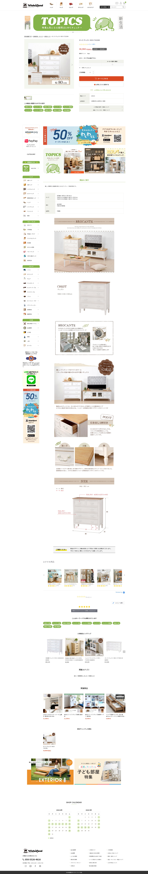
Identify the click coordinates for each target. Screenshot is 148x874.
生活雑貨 (29, 328)
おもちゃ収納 (30, 247)
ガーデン (29, 345)
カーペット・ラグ (31, 301)
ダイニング (30, 274)
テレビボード (30, 283)
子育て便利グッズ (31, 256)
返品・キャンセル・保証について (115, 859)
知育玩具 (29, 260)
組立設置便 (73, 850)
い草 (28, 341)
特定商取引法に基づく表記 (95, 856)
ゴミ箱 (29, 332)
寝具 (28, 215)
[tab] (118, 602)
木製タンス (47, 36)
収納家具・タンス (38, 36)
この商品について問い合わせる (102, 90)
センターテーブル (31, 287)
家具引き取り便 (92, 862)
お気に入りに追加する (102, 84)
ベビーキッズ (30, 251)
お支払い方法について (113, 853)
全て (75, 676)
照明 (28, 337)
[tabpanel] (74, 22)
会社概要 (73, 853)
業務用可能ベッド (31, 198)
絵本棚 (29, 243)
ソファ (29, 270)
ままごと (29, 225)
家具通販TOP (28, 36)
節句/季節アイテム (31, 323)
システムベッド (31, 189)
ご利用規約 (110, 850)
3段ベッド (29, 185)
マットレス (30, 211)
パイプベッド (30, 207)
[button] (26, 65)
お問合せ (73, 866)
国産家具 (29, 314)
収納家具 (29, 309)
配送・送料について (112, 856)
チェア (29, 279)
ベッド (29, 202)
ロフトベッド (30, 193)
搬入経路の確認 (92, 866)
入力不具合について (112, 862)
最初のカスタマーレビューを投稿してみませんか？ (84, 610)
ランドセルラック (31, 238)
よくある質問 (74, 856)
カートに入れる (102, 78)
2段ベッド (29, 180)
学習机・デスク (31, 234)
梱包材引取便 (74, 859)
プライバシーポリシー (76, 862)
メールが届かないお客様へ (95, 859)
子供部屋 (29, 229)
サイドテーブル (31, 292)
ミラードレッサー (31, 305)
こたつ (29, 296)
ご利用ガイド (92, 850)
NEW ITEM (33, 168)
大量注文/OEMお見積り (94, 853)
